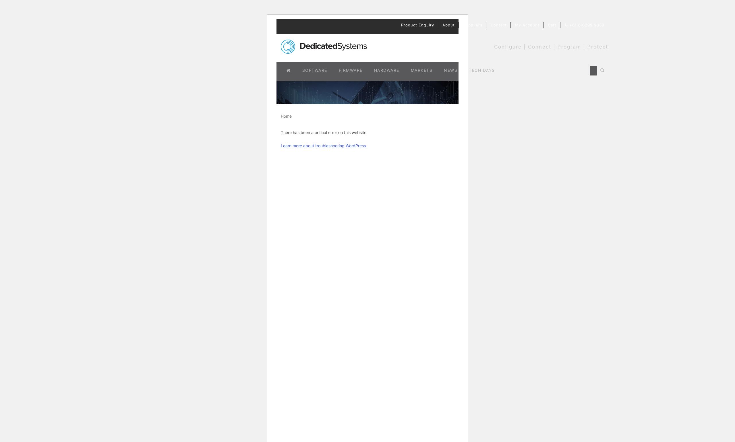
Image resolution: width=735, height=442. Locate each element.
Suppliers (472, 25)
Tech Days (482, 70)
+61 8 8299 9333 (586, 25)
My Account (527, 25)
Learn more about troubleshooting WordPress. (324, 145)
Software (314, 70)
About (448, 25)
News (450, 70)
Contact (499, 25)
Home (286, 116)
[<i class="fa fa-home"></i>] (289, 70)
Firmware (351, 70)
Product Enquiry (417, 25)
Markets (422, 70)
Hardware (386, 70)
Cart (552, 25)
